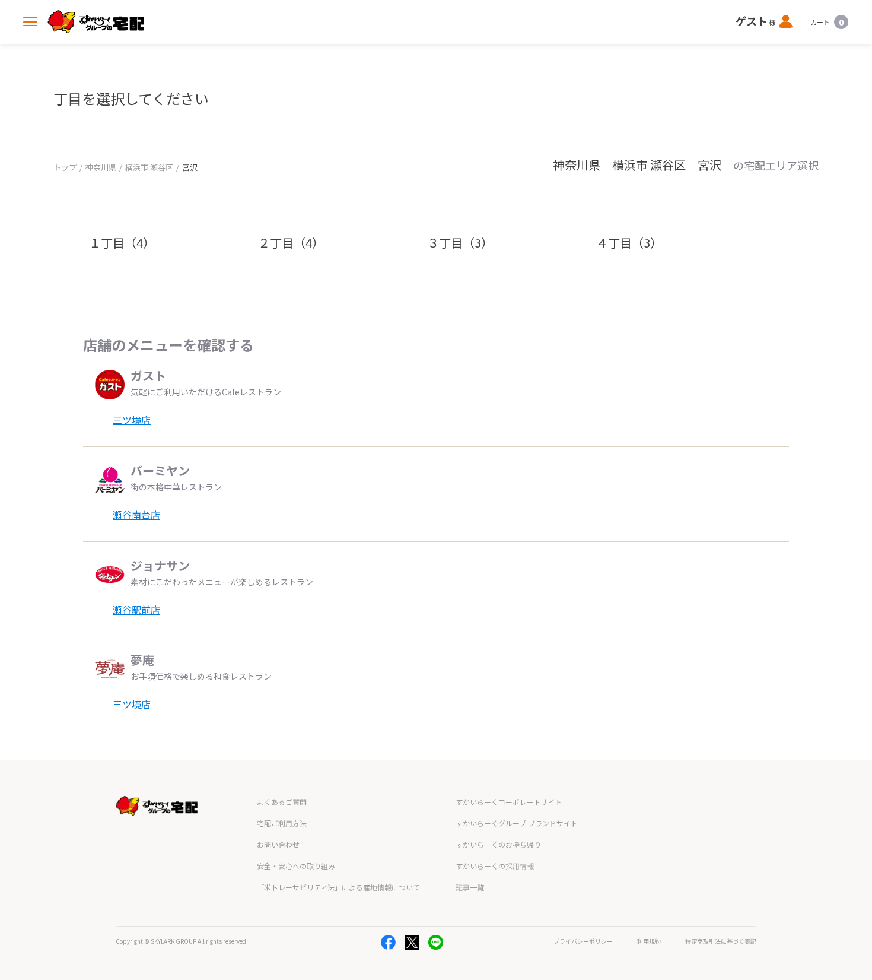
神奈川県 (100, 167)
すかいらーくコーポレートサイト (509, 802)
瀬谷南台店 (136, 515)
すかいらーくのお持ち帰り (498, 844)
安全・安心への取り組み (296, 866)
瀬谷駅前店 (136, 609)
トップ (65, 167)
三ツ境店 (132, 420)
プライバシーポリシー (583, 941)
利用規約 (649, 941)
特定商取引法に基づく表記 (720, 941)
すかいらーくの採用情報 (495, 866)
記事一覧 (470, 887)
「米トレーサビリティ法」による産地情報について (338, 887)
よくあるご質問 (282, 802)
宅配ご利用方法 (282, 823)
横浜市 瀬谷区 (149, 167)
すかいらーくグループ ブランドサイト (517, 823)
